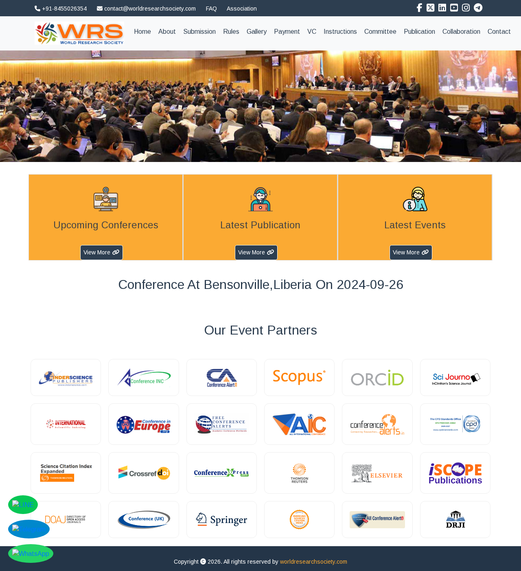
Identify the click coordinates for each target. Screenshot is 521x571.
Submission (199, 31)
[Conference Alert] (221, 377)
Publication (419, 31)
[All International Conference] (299, 424)
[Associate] (66, 377)
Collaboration (461, 31)
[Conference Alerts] (377, 424)
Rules (231, 31)
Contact (499, 31)
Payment (287, 31)
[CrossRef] (143, 473)
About (167, 31)
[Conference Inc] (143, 377)
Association (242, 8)
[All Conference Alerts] (377, 519)
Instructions (340, 31)
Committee (380, 31)
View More (96, 252)
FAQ (211, 8)
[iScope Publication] (455, 473)
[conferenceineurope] (143, 424)
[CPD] (455, 424)
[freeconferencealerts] (221, 424)
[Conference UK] (143, 519)
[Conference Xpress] (221, 473)
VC (311, 31)
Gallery (257, 31)
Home (144, 31)
